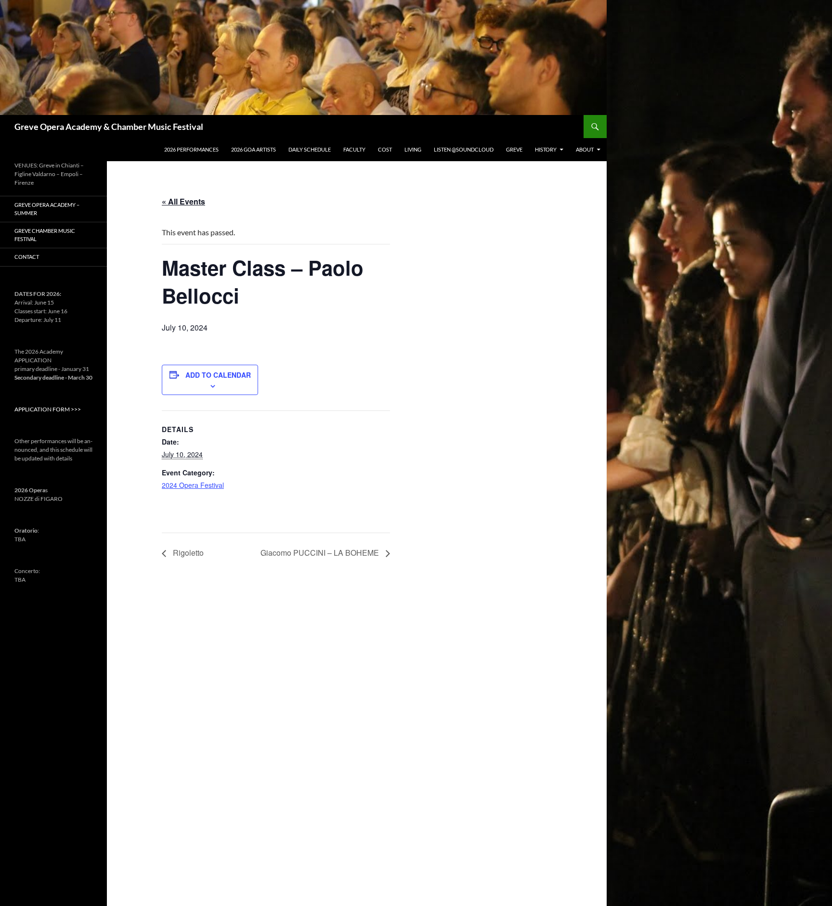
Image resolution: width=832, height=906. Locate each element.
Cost (385, 149)
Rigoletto (187, 552)
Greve (514, 149)
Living (412, 149)
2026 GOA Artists (253, 149)
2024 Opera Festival (193, 485)
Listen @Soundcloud (464, 149)
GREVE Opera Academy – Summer (46, 209)
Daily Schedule (309, 149)
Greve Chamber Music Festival (44, 235)
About (585, 149)
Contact (26, 257)
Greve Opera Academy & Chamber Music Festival (108, 126)
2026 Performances (191, 149)
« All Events (183, 201)
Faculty (354, 149)
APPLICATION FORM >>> (47, 409)
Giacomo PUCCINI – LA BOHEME (320, 552)
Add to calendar (218, 375)
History (546, 149)
